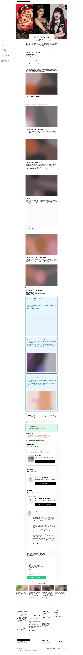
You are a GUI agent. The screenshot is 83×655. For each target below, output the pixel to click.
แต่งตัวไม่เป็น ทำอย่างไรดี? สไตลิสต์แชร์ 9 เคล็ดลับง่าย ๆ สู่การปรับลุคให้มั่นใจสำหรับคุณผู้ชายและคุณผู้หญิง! (47, 608)
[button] (28, 3)
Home (32, 40)
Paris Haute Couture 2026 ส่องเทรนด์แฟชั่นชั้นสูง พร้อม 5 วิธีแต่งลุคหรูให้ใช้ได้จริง (21, 628)
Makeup (35, 40)
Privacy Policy (54, 648)
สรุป (1, 62)
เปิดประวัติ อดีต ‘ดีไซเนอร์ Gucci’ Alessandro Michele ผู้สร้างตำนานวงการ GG (46, 624)
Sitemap (65, 648)
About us (36, 3)
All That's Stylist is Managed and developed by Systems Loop (27, 650)
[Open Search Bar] (66, 3)
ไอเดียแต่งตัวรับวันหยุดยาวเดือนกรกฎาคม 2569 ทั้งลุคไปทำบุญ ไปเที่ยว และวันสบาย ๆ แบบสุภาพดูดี (60, 593)
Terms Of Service (60, 648)
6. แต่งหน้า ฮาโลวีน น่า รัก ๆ (5, 56)
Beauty (31, 3)
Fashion (26, 3)
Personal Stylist (20, 3)
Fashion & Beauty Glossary (58, 616)
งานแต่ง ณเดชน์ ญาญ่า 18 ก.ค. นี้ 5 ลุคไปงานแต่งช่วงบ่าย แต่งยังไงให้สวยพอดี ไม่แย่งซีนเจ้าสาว (21, 593)
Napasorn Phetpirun (42, 428)
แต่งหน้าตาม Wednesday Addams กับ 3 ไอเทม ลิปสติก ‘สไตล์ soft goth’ (37, 104)
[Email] (57, 641)
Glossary (41, 3)
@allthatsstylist (31, 574)
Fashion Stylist (56, 610)
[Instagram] (59, 641)
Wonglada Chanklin (38, 426)
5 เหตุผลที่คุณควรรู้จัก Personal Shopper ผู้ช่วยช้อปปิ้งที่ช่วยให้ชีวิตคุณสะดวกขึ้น (46, 612)
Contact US (49, 648)
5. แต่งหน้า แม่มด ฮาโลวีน (5, 55)
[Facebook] (65, 641)
